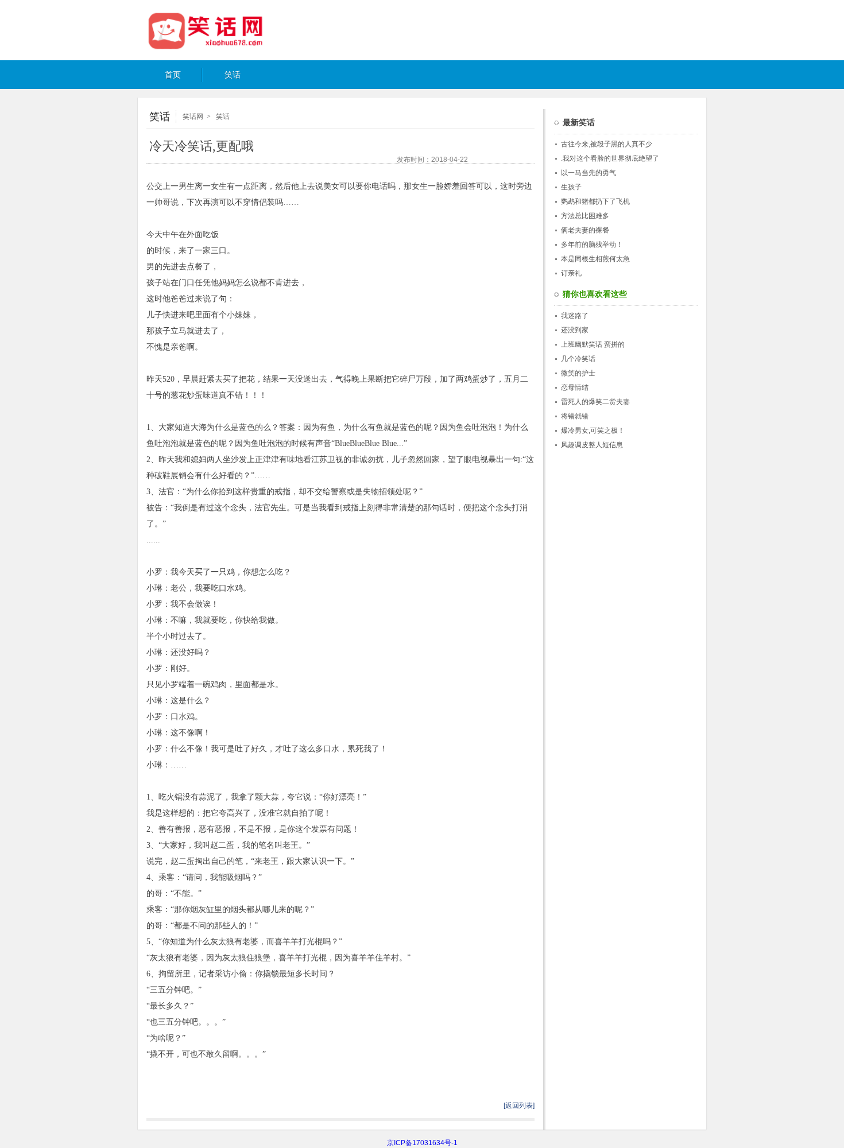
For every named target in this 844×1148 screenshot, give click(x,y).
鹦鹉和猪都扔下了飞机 (595, 201)
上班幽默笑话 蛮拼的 (593, 344)
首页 (173, 75)
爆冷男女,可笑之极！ (593, 430)
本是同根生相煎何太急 (595, 259)
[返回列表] (519, 1106)
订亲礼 (571, 273)
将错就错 (575, 416)
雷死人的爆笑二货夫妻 (595, 402)
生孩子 (571, 187)
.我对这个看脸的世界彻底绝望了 (610, 158)
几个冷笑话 (578, 359)
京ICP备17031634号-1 (422, 1143)
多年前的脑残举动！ (592, 245)
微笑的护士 (578, 373)
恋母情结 (575, 387)
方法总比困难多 (585, 216)
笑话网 (217, 30)
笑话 (232, 75)
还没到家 (575, 330)
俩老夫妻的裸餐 (585, 230)
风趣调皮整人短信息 (592, 445)
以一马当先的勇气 (588, 173)
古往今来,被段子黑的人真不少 (606, 144)
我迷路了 (575, 316)
